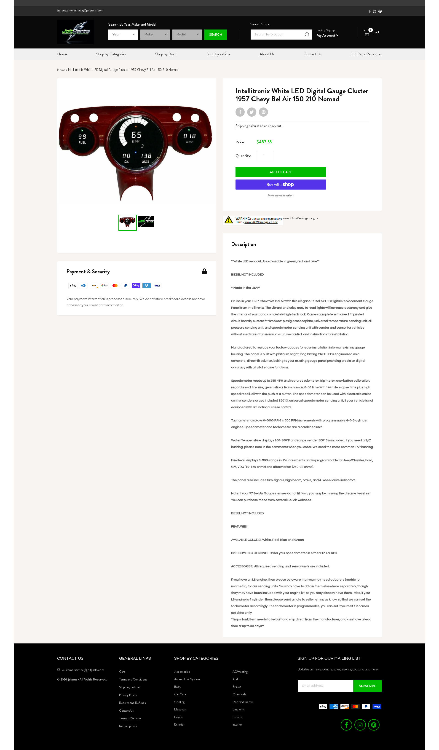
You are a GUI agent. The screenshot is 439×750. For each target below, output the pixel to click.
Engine (178, 717)
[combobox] (281, 34)
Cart (122, 671)
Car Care (180, 694)
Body (177, 686)
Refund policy (128, 726)
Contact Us (126, 710)
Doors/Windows (243, 701)
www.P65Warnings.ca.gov (300, 218)
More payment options (281, 195)
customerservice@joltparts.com (82, 10)
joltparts (72, 679)
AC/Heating (240, 671)
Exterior (179, 724)
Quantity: (243, 155)
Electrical (180, 709)
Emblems (238, 709)
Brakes (237, 686)
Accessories (182, 671)
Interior (237, 724)
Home (61, 69)
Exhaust (237, 717)
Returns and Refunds (132, 702)
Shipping (242, 126)
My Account (326, 35)
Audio (236, 679)
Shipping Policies (129, 687)
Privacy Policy (128, 695)
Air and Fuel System (187, 679)
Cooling (179, 701)
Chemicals (239, 694)
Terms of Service (130, 718)
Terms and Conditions (133, 679)
